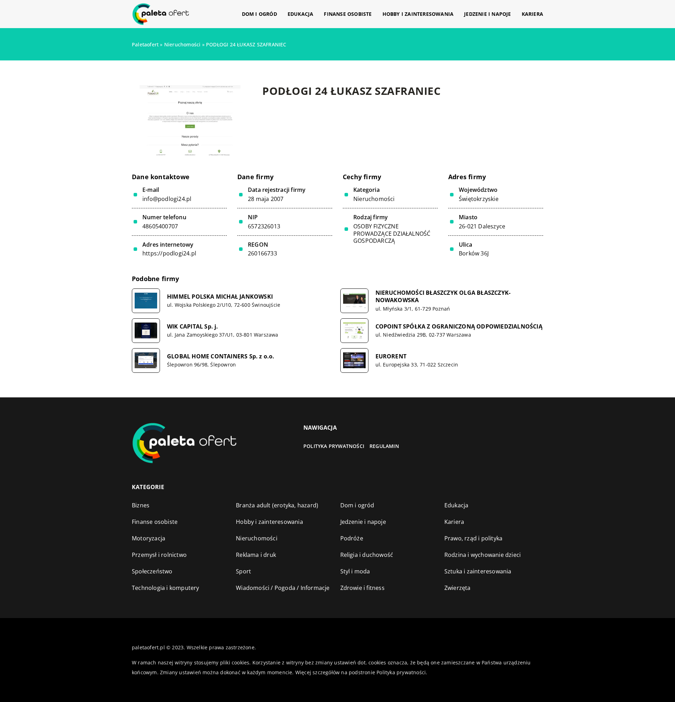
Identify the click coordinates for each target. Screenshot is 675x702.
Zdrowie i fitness (362, 588)
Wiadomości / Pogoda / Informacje (282, 588)
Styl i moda (355, 571)
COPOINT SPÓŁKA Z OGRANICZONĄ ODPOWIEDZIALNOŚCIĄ (458, 326)
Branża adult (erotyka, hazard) (277, 505)
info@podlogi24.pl (166, 199)
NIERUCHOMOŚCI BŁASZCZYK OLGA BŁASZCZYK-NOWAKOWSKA (443, 296)
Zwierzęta (457, 588)
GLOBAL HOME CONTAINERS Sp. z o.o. (221, 356)
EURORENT (391, 356)
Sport (243, 571)
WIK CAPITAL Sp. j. (192, 326)
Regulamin (384, 446)
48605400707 (160, 226)
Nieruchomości (374, 199)
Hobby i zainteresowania (418, 14)
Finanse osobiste (348, 14)
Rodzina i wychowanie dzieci (482, 555)
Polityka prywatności (333, 446)
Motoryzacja (148, 538)
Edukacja (301, 14)
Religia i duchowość (366, 555)
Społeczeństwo (152, 571)
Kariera (532, 14)
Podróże (351, 538)
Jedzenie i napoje (487, 14)
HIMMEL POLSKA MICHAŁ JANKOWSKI (220, 296)
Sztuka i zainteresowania (478, 571)
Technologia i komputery (165, 588)
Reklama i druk (256, 555)
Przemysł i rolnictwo (159, 555)
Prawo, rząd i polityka (473, 538)
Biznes (140, 505)
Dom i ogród (259, 14)
